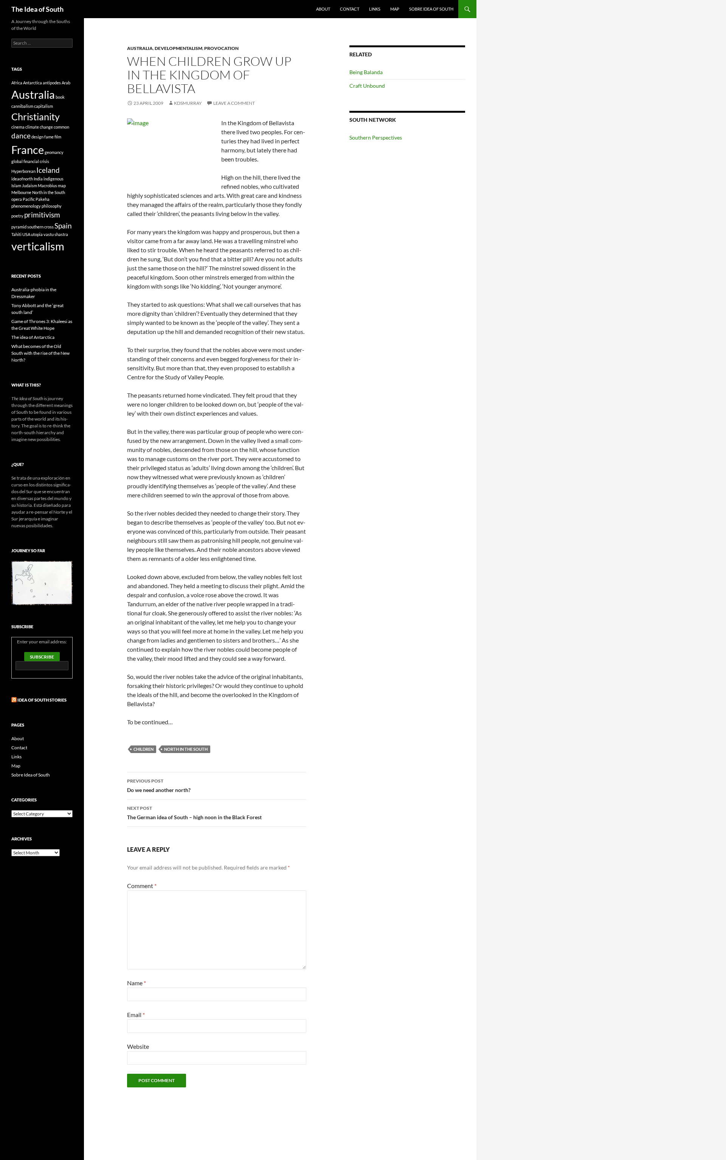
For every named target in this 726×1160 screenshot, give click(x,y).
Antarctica (32, 82)
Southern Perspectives (375, 137)
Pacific (29, 199)
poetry (17, 215)
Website (138, 1046)
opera (16, 199)
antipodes (52, 82)
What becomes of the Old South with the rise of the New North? (40, 353)
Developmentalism (178, 48)
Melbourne (21, 192)
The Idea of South (37, 9)
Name (136, 982)
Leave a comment (234, 103)
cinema (18, 126)
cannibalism (22, 106)
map (62, 185)
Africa (16, 82)
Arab (66, 82)
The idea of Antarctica (32, 337)
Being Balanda (366, 72)
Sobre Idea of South (431, 8)
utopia (37, 234)
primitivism (42, 214)
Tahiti (16, 234)
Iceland (48, 170)
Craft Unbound (367, 85)
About (323, 8)
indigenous (53, 178)
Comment (142, 885)
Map (394, 8)
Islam (16, 185)
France (27, 149)
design (37, 136)
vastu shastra (55, 234)
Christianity (35, 116)
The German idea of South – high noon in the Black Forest (194, 812)
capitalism (43, 106)
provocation (221, 48)
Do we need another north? (159, 785)
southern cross (40, 226)
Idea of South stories (42, 699)
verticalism (37, 246)
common (61, 126)
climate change (39, 126)
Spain (63, 225)
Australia (140, 48)
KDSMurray (188, 103)
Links (374, 8)
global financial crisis (30, 161)
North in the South (186, 749)
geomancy (54, 152)
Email (136, 1014)
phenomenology (26, 205)
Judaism (29, 185)
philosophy (52, 205)
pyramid (18, 226)
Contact (349, 8)
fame (49, 136)
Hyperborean (23, 171)
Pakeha (43, 199)
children (143, 749)
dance (21, 135)
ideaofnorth (22, 178)
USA (26, 234)
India (38, 178)
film (57, 136)
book (60, 97)
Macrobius (47, 185)
